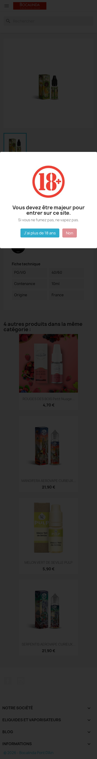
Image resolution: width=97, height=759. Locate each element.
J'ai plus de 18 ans (40, 233)
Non (69, 233)
